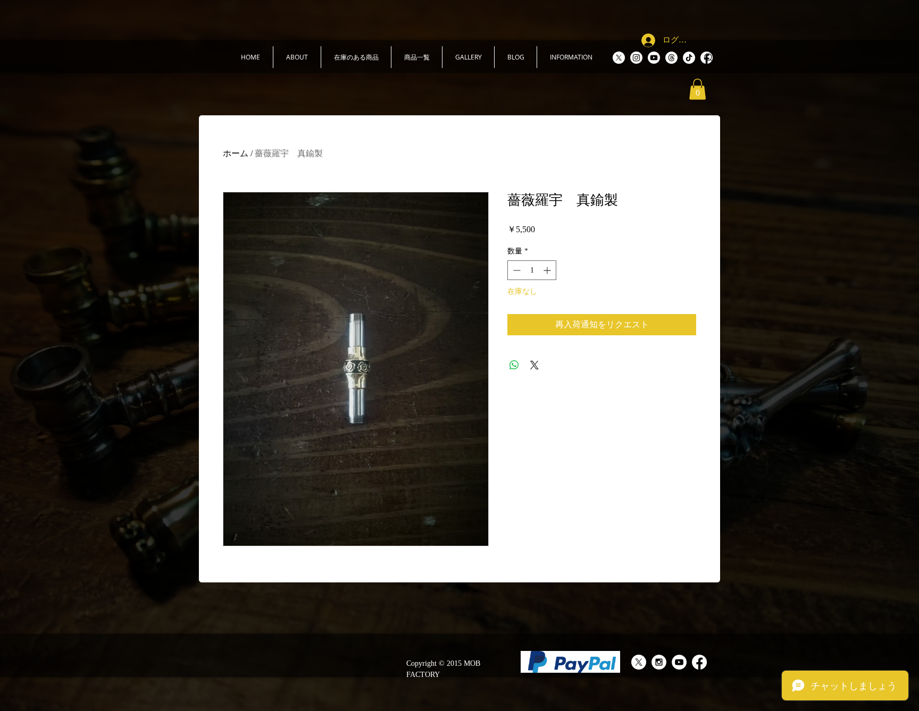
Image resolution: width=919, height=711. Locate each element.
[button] (297, 57)
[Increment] (548, 270)
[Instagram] (636, 58)
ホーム (235, 153)
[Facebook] (699, 662)
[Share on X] (534, 365)
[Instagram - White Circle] (658, 662)
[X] (619, 58)
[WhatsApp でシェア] (514, 365)
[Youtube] (654, 58)
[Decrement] (515, 270)
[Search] (709, 58)
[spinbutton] (531, 270)
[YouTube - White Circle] (679, 662)
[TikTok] (689, 58)
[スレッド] (671, 58)
